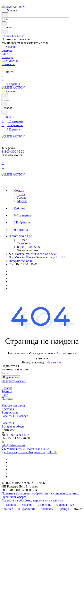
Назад (23, 194)
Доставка (8, 409)
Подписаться (11, 377)
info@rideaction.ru (21, 260)
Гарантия (8, 423)
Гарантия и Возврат (15, 416)
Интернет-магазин (14, 381)
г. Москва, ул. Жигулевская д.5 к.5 (34, 253)
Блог (5, 395)
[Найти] (5, 31)
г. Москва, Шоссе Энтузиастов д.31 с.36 (38, 257)
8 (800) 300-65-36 (13, 35)
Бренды (7, 391)
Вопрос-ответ (11, 412)
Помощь (7, 398)
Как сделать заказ (13, 405)
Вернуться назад (33, 362)
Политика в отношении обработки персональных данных (40, 493)
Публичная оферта (14, 497)
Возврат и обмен (13, 426)
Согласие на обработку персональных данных (32, 500)
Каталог (7, 388)
